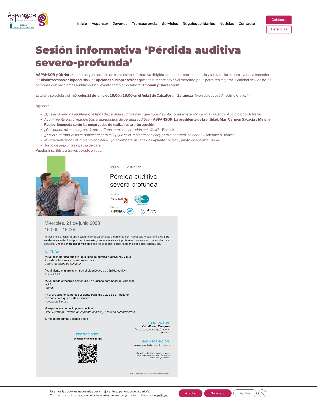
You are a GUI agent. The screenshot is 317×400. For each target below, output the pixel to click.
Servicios (170, 24)
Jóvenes (120, 24)
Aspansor (100, 24)
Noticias (227, 24)
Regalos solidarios (199, 24)
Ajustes (245, 393)
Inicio (82, 24)
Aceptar (190, 393)
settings (162, 395)
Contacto (247, 24)
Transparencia (144, 24)
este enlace (92, 150)
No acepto (218, 393)
